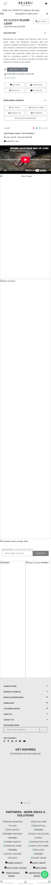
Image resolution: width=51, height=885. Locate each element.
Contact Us (9, 720)
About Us (8, 714)
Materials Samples (12, 692)
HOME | (5, 10)
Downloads (9, 703)
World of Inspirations (13, 697)
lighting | (28, 10)
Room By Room (10, 686)
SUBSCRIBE (40, 553)
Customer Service (12, 709)
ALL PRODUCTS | (16, 10)
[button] (3, 13)
